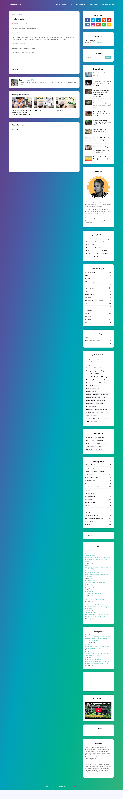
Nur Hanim (89, 251)
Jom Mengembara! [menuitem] (108, 4)
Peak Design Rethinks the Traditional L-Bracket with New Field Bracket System (97, 662)
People (104, 397)
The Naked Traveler (91, 586)
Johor (98, 275)
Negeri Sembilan (98, 294)
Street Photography (91, 415)
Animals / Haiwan (91, 362)
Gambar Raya (96, 242)
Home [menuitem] (58, 4)
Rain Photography (91, 406)
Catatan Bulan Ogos (98, 477)
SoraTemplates (53, 787)
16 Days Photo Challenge (93, 359)
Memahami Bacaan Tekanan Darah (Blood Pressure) (101, 158)
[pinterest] (109, 20)
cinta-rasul (88, 550)
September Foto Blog (102, 412)
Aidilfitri (96, 239)
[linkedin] (98, 20)
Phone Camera (90, 400)
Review (98, 512)
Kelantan (98, 285)
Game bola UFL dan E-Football (94, 599)
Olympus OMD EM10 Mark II (93, 397)
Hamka (88, 443)
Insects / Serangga (104, 380)
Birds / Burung (90, 365)
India (98, 337)
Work (104, 257)
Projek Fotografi (100, 403)
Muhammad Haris (104, 248)
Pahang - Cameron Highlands (98, 301)
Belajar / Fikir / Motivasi (98, 465)
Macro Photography (91, 391)
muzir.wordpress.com (92, 573)
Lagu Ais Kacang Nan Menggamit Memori (99, 131)
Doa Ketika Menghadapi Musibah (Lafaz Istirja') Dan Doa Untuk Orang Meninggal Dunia (102, 104)
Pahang (98, 297)
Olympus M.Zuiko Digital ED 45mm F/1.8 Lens (97, 395)
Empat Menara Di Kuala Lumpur (100, 74)
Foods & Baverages (102, 377)
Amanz (87, 644)
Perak (98, 304)
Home (13, 14)
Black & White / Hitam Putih (93, 368)
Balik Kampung (105, 239)
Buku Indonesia (100, 437)
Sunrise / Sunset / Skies (92, 418)
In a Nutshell (89, 592)
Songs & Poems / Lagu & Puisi (98, 518)
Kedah (98, 279)
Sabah (98, 313)
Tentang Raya (96, 257)
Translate (100, 42)
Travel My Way (90, 556)
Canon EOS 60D (90, 377)
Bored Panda (89, 635)
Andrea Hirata (90, 437)
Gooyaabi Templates (75, 787)
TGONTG (105, 254)
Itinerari (98, 344)
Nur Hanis (97, 251)
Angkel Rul (16, 23)
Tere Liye (98, 446)
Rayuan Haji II (38, 110)
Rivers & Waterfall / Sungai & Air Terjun (96, 409)
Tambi (88, 257)
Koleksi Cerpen (97, 443)
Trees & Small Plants (91, 421)
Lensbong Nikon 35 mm (92, 389)
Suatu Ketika (97, 254)
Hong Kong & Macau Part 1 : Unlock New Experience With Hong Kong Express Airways (97, 559)
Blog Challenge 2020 (98, 468)
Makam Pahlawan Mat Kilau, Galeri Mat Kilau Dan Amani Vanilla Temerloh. (101, 114)
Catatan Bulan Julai (98, 474)
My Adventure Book (91, 580)
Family (88, 242)
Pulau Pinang (98, 307)
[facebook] (87, 20)
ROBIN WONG (89, 565)
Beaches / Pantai (103, 362)
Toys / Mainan (105, 418)
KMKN (87, 245)
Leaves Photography (92, 386)
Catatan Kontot (98, 480)
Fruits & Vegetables (91, 380)
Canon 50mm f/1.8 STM (92, 374)
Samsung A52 (90, 412)
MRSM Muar (95, 245)
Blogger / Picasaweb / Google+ (98, 471)
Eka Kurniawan (90, 440)
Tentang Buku (90, 446)
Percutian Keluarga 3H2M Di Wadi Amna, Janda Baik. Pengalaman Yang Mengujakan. (102, 93)
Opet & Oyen (105, 251)
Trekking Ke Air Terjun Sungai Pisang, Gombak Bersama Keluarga (102, 83)
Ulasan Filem (99, 449)
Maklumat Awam (98, 496)
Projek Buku (106, 443)
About (60, 784)
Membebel (98, 499)
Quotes (98, 509)
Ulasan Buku (89, 449)
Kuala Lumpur (98, 288)
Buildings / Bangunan (92, 371)
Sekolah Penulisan (91, 612)
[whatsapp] (104, 24)
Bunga (103, 371)
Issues (98, 490)
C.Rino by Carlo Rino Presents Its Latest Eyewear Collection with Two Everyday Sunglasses (97, 607)
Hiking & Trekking (98, 272)
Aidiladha (89, 239)
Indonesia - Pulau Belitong (98, 341)
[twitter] (93, 20)
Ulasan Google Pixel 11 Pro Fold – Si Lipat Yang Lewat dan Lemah (97, 647)
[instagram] (93, 24)
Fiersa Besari (100, 440)
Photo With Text (101, 400)
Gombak (105, 242)
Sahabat (88, 254)
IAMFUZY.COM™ (90, 603)
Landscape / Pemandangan (101, 383)
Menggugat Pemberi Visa (93, 588)
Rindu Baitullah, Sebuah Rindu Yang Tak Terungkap (102, 139)
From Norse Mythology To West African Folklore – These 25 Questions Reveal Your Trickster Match (97, 638)
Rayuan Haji (59, 110)
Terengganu (98, 323)
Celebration (98, 484)
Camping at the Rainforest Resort (96, 582)
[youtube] (98, 24)
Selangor (98, 320)
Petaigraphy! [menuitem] (93, 4)
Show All (88, 620)
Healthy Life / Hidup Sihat (98, 487)
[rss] (109, 24)
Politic (98, 506)
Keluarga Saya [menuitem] (67, 4)
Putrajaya (98, 310)
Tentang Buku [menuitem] (80, 4)
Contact (67, 784)
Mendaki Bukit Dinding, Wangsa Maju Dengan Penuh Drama (102, 123)
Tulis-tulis (98, 525)
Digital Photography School (93, 659)
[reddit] (104, 20)
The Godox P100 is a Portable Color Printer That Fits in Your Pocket (98, 655)
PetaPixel (88, 652)
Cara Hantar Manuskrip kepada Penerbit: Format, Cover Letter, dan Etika (98, 615)
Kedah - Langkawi (98, 282)
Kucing (88, 383)
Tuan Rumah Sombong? (93, 593)
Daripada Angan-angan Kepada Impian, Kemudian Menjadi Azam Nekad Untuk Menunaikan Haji (22, 112)
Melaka (98, 291)
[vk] (87, 24)
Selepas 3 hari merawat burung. (95, 552)
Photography (89, 403)
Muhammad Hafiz (91, 248)
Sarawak (98, 316)
